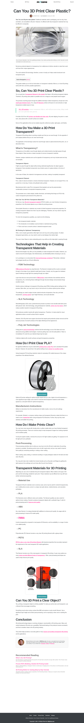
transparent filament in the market (35, 94)
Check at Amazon (42, 394)
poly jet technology (28, 329)
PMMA (21, 517)
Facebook (43, 643)
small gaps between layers (23, 103)
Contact (34, 715)
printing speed (27, 294)
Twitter (47, 643)
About (30, 715)
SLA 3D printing (24, 109)
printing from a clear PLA (46, 347)
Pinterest (52, 643)
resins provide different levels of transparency (32, 555)
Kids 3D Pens (57, 2)
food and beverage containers (44, 258)
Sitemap (53, 715)
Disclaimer (47, 715)
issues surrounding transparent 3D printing (55, 632)
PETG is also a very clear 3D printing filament (28, 542)
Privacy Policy (41, 715)
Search (72, 2)
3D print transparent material (33, 202)
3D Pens (27, 2)
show (28, 79)
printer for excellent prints (55, 349)
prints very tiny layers (57, 306)
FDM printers (40, 277)
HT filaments (40, 103)
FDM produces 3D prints (22, 269)
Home (12, 2)
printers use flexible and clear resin (39, 116)
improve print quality (34, 502)
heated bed (26, 417)
